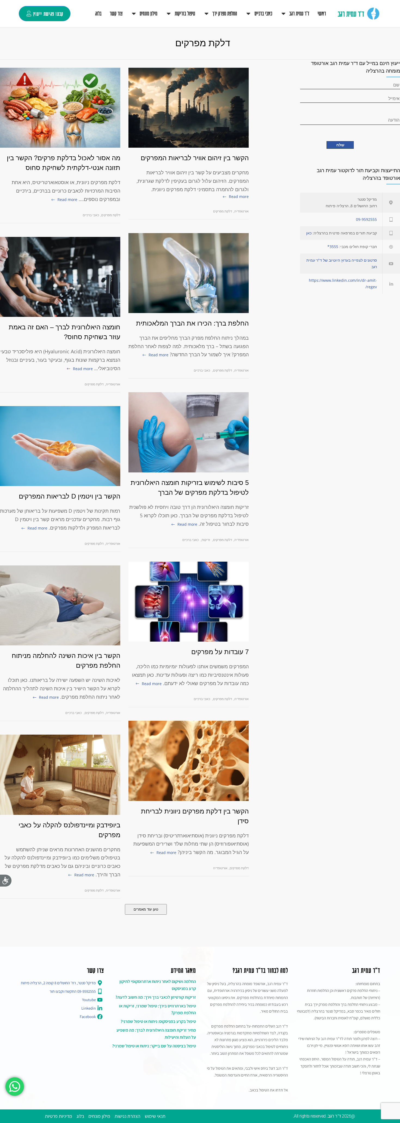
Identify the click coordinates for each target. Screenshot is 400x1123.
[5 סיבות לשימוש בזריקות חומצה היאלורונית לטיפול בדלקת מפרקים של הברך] (188, 432)
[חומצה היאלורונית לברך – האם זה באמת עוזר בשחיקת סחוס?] (60, 277)
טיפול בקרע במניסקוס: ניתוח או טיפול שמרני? (158, 1021)
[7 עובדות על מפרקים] (188, 602)
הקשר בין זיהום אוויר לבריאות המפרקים (195, 158)
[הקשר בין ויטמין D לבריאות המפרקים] (60, 446)
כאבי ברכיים (263, 13)
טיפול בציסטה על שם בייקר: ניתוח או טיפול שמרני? (154, 1046)
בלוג (98, 13)
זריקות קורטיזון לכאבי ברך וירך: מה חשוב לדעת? (155, 997)
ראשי (322, 13)
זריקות (206, 539)
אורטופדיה (113, 384)
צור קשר (116, 13)
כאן (309, 233)
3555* (332, 246)
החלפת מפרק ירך (224, 13)
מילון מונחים (148, 13)
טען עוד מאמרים (146, 909)
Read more (67, 199)
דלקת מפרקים (110, 215)
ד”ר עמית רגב (299, 13)
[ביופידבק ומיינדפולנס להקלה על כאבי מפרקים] (60, 775)
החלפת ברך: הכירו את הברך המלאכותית (192, 323)
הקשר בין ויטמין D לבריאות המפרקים (69, 496)
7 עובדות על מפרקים (220, 651)
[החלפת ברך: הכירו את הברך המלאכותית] (188, 273)
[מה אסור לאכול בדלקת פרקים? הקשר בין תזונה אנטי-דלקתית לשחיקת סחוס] (60, 108)
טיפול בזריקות (185, 13)
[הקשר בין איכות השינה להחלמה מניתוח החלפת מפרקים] (60, 605)
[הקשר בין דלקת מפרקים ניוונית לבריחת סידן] (188, 761)
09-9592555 (366, 219)
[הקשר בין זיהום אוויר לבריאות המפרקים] (188, 108)
